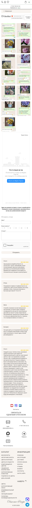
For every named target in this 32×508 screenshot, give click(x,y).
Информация (8, 11)
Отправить (16, 252)
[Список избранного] (8, 2)
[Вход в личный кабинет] (5, 2)
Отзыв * (3, 231)
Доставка (20, 459)
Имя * (3, 220)
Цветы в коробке (7, 459)
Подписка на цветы (8, 476)
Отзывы (20, 466)
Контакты (16, 409)
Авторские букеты (7, 457)
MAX (19, 8)
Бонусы (20, 464)
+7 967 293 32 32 (15, 6)
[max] (27, 499)
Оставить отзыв (28, 17)
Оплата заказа (22, 462)
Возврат (20, 468)
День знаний (5, 478)
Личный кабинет (7, 494)
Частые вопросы (8, 445)
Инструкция (21, 457)
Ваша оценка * (5, 226)
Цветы (3, 484)
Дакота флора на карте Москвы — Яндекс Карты (16, 202)
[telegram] (27, 505)
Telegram (24, 437)
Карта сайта (21, 473)
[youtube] (11, 408)
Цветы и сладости (7, 462)
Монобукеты (5, 455)
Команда (20, 455)
